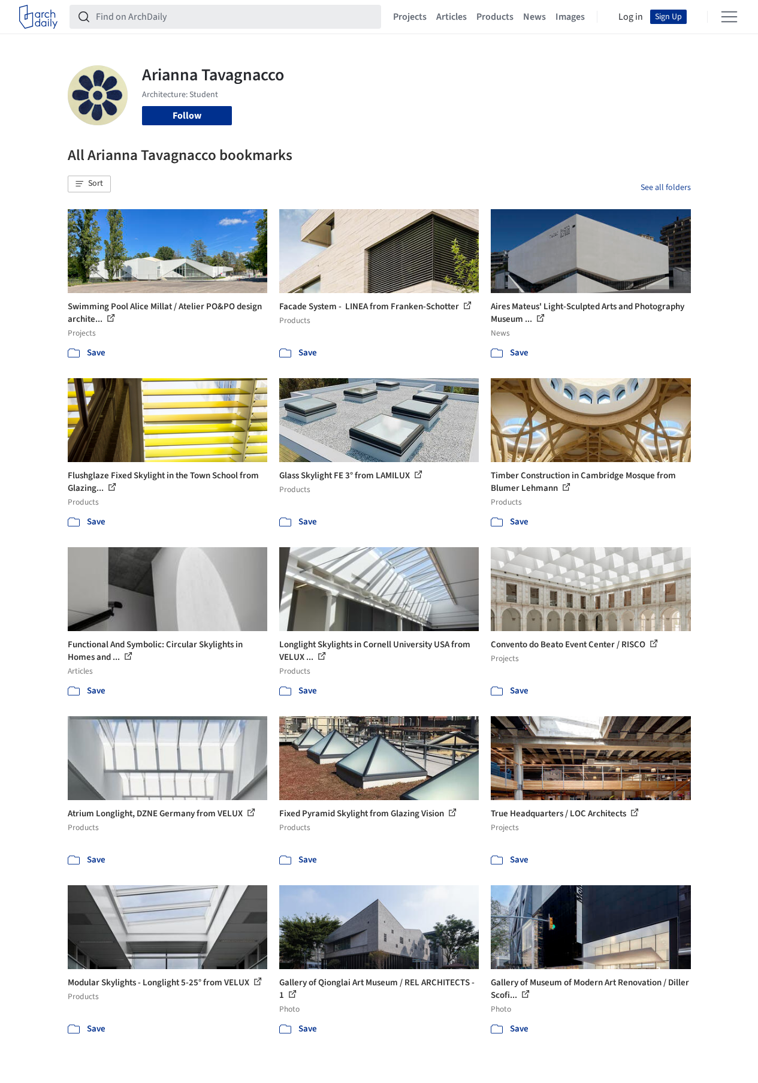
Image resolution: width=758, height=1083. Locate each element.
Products (495, 16)
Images (570, 16)
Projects (410, 16)
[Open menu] (729, 16)
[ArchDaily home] (38, 17)
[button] (89, 184)
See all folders (666, 187)
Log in (630, 16)
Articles (451, 16)
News (534, 16)
